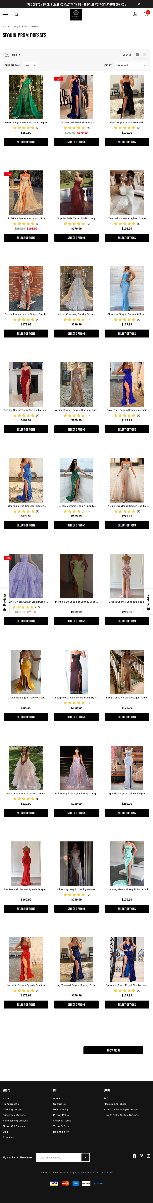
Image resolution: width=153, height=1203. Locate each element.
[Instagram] (148, 1156)
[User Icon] (135, 14)
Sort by (108, 65)
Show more (113, 1050)
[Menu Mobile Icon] (5, 14)
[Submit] (85, 1157)
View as (127, 55)
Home (6, 26)
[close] (139, 4)
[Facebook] (134, 1156)
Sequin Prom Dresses (25, 26)
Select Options (26, 142)
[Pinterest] (141, 1156)
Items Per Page (12, 65)
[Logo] (76, 14)
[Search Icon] (16, 14)
